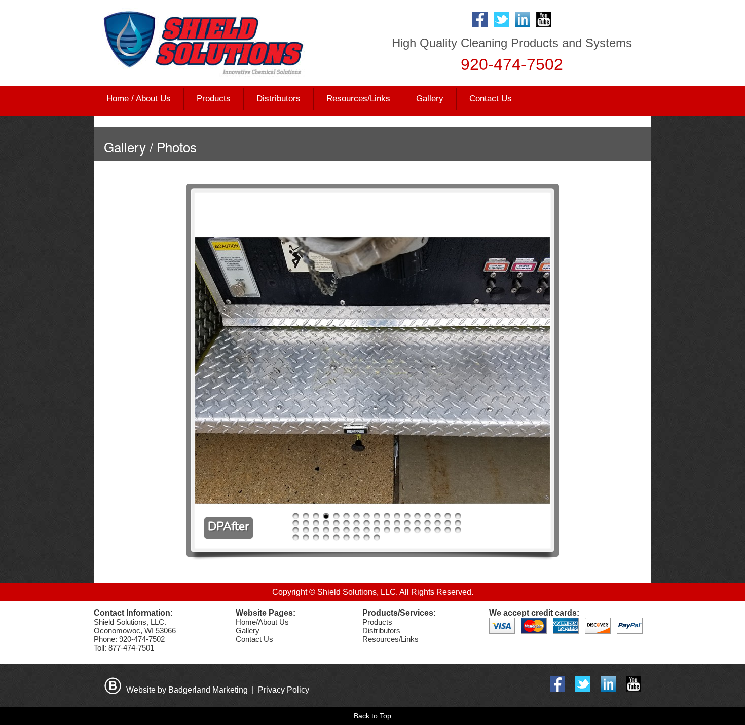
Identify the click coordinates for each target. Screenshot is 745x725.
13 (417, 516)
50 (447, 530)
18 (295, 523)
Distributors (278, 98)
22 (336, 523)
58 (356, 537)
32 (437, 523)
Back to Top (372, 716)
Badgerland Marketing (208, 689)
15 (437, 516)
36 (306, 530)
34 (458, 523)
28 (397, 523)
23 (346, 523)
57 (346, 537)
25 (366, 523)
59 (366, 537)
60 (377, 537)
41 (356, 530)
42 (366, 530)
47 (417, 530)
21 (326, 523)
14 (427, 516)
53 (306, 537)
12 (407, 516)
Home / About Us (138, 98)
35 (295, 530)
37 (316, 530)
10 (387, 516)
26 (377, 523)
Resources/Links (358, 98)
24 (356, 523)
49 (437, 530)
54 (316, 537)
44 (387, 530)
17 (458, 516)
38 (326, 530)
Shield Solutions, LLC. (357, 592)
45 (397, 530)
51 (458, 530)
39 (336, 530)
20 (316, 523)
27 (387, 523)
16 (447, 516)
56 (336, 537)
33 (447, 523)
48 (427, 530)
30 (417, 523)
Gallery (429, 98)
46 (407, 530)
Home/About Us (262, 622)
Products (377, 622)
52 (295, 537)
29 (407, 523)
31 (427, 523)
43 (377, 530)
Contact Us (490, 98)
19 (306, 523)
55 (326, 537)
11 (397, 516)
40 (346, 530)
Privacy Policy (283, 689)
